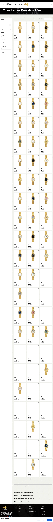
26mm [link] (3, 48)
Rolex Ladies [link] (18, 15)
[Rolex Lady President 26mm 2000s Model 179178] (20, 484)
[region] (26, 519)
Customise (38, 520)
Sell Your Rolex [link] (8, 5)
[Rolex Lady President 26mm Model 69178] (20, 179)
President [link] (3, 29)
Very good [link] (3, 36)
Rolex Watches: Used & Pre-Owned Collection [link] (9, 15)
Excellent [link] (3, 35)
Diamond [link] (3, 52)
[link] (52, 18)
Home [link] (1, 15)
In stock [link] (3, 42)
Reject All (44, 520)
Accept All (49, 520)
